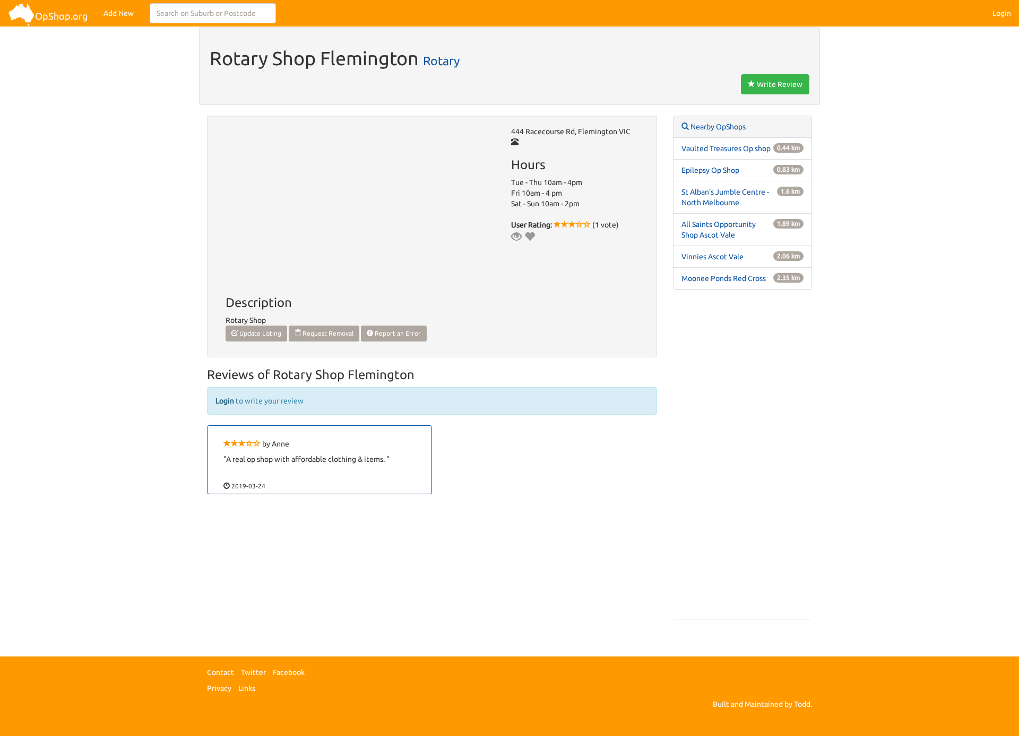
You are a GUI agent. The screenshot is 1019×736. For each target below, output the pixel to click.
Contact (220, 672)
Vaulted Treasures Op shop (726, 148)
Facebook (289, 672)
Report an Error (397, 333)
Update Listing (259, 333)
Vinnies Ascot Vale (712, 256)
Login (1001, 13)
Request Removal (327, 333)
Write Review (778, 84)
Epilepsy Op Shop (710, 170)
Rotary (441, 60)
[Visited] (516, 236)
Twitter (253, 672)
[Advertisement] (742, 460)
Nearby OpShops (717, 126)
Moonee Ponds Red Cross (723, 278)
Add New (118, 13)
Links (246, 688)
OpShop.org (61, 16)
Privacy (219, 688)
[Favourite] (529, 236)
